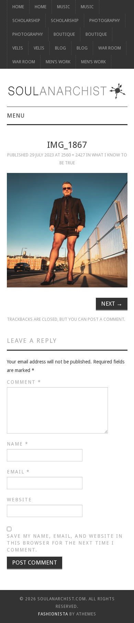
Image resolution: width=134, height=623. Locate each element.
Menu (16, 115)
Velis (17, 48)
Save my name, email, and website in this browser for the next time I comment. (65, 543)
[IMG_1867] (67, 230)
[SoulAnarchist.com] (67, 91)
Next (111, 303)
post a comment (106, 319)
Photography (104, 20)
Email (18, 471)
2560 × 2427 (73, 154)
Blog (60, 48)
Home (18, 6)
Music (63, 6)
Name (18, 444)
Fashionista (53, 614)
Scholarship (26, 20)
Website (19, 499)
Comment (24, 382)
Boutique (64, 34)
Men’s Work (58, 61)
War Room (109, 48)
